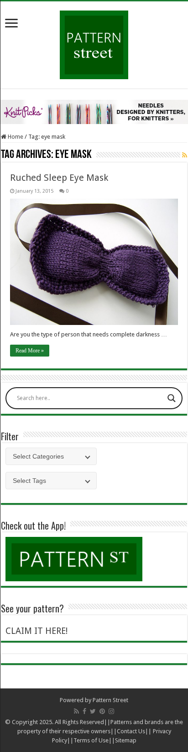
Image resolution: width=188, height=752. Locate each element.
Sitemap (125, 740)
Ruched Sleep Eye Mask (59, 177)
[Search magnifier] (171, 398)
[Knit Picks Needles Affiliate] (94, 111)
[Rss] (76, 711)
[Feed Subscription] (184, 155)
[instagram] (111, 711)
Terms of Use (91, 740)
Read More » (30, 350)
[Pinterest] (102, 711)
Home (14, 136)
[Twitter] (93, 711)
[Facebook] (84, 711)
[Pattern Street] (94, 41)
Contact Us (131, 731)
